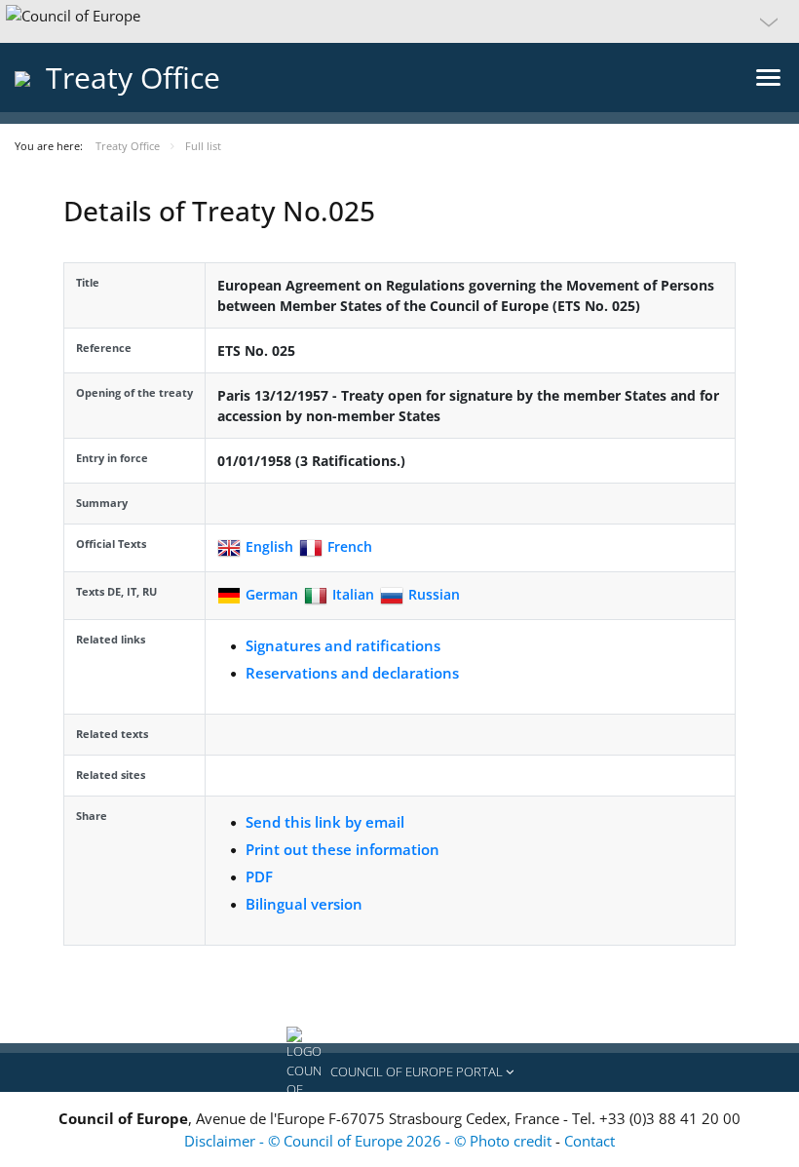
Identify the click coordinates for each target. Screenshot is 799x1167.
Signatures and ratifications (343, 645)
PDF (259, 876)
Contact (589, 1140)
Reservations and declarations (352, 672)
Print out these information (342, 849)
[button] (399, 21)
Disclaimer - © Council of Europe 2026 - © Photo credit (369, 1140)
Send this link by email (325, 822)
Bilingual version (304, 904)
